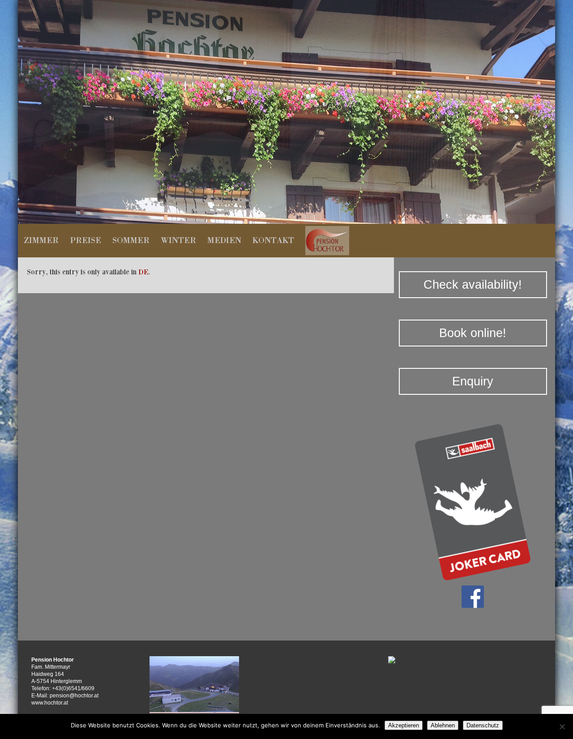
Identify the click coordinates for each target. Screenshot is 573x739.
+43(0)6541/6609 (73, 688)
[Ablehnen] (561, 726)
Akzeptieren (403, 725)
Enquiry (472, 381)
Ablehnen (443, 725)
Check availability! (472, 284)
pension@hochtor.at (74, 695)
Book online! (472, 333)
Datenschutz (482, 725)
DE (143, 272)
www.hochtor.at (49, 703)
